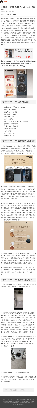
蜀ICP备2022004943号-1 (18, 404)
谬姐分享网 (4, 3)
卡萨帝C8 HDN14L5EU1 (10, 14)
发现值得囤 (30, 402)
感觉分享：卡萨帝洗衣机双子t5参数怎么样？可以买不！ (18, 8)
